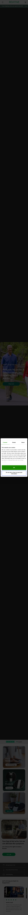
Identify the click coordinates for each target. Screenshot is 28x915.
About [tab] (23, 442)
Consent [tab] (5, 442)
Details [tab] (14, 442)
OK (14, 467)
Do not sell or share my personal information (14, 473)
